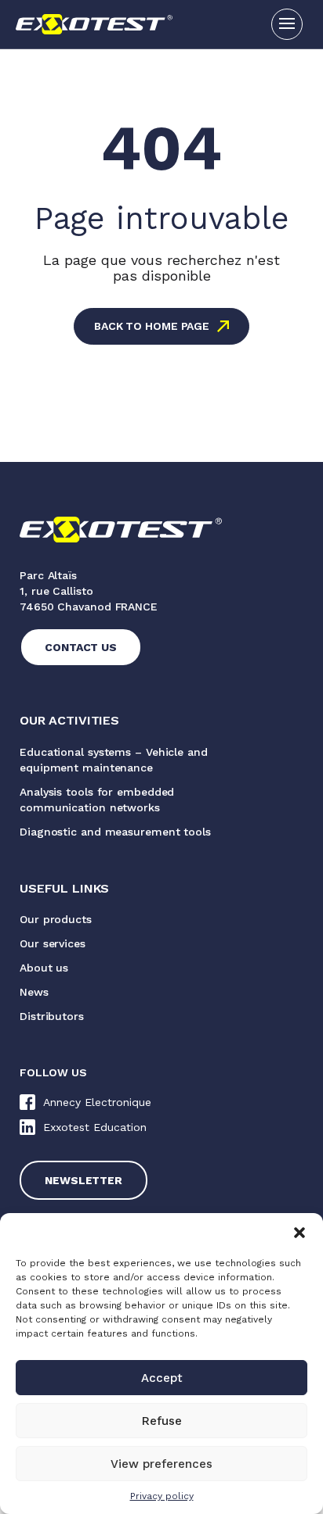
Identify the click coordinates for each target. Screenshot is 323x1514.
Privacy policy (162, 1496)
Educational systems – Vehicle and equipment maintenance (114, 760)
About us (44, 967)
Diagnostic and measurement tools (115, 831)
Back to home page (151, 326)
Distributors (52, 1016)
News (34, 992)
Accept (162, 1378)
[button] (299, 1232)
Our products (56, 919)
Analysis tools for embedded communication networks (97, 800)
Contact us (81, 647)
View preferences (161, 1464)
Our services (52, 943)
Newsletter (83, 1180)
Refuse (162, 1421)
